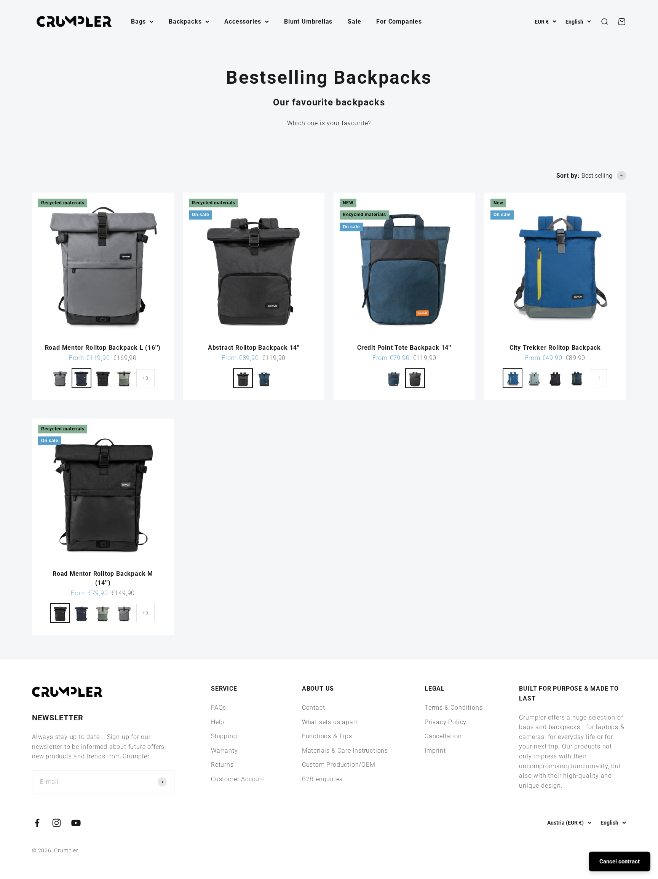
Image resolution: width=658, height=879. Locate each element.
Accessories (242, 21)
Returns (222, 764)
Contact (313, 707)
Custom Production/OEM (338, 764)
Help (217, 722)
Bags (138, 21)
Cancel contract (619, 861)
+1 (598, 378)
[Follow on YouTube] (76, 823)
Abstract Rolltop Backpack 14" (253, 347)
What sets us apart (330, 722)
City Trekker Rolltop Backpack (555, 347)
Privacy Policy (445, 722)
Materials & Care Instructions (345, 750)
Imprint (435, 750)
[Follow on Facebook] (37, 823)
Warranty (224, 750)
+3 (145, 378)
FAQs (218, 707)
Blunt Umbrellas (308, 21)
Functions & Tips (327, 736)
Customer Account (238, 779)
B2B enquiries (322, 779)
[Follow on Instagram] (56, 823)
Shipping (224, 736)
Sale (354, 21)
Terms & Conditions (453, 707)
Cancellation (443, 736)
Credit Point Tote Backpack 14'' (404, 347)
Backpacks (185, 21)
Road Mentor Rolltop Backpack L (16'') (103, 347)
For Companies (399, 21)
